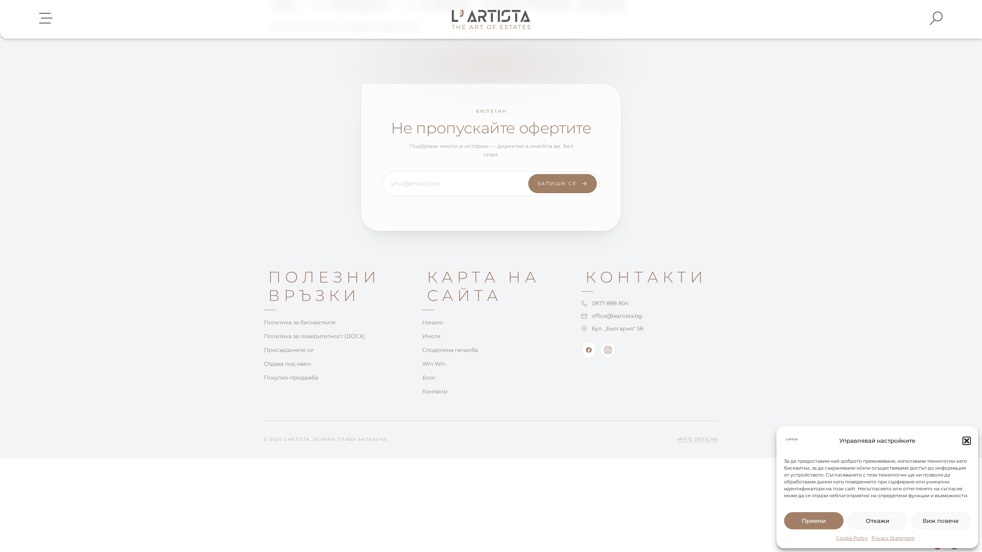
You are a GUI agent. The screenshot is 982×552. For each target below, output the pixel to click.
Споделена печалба (450, 350)
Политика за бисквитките (300, 322)
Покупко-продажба (291, 377)
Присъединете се (289, 350)
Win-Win (434, 363)
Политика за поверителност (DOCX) (314, 336)
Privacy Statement (893, 538)
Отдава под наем (287, 363)
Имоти (431, 336)
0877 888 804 (610, 303)
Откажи (877, 520)
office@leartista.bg (617, 315)
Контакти (435, 391)
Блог (429, 377)
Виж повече (941, 520)
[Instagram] (608, 349)
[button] (966, 441)
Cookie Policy (852, 538)
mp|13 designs (697, 439)
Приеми (814, 520)
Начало (432, 322)
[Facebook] (588, 349)
